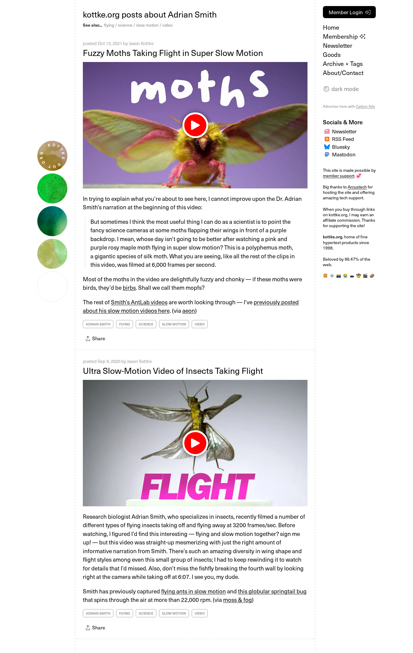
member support (338, 175)
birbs (129, 287)
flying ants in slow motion (193, 591)
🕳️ (352, 275)
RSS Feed (343, 139)
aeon (188, 310)
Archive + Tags (343, 63)
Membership (341, 36)
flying (109, 25)
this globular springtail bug (272, 591)
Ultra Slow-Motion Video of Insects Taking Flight (173, 370)
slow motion (147, 25)
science (125, 25)
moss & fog (237, 599)
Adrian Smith (98, 324)
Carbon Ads (365, 106)
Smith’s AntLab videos (139, 302)
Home (331, 27)
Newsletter (337, 45)
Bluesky (341, 147)
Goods (332, 54)
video (167, 25)
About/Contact (343, 72)
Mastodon (344, 154)
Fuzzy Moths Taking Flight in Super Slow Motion (173, 52)
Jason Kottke (141, 43)
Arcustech (357, 187)
